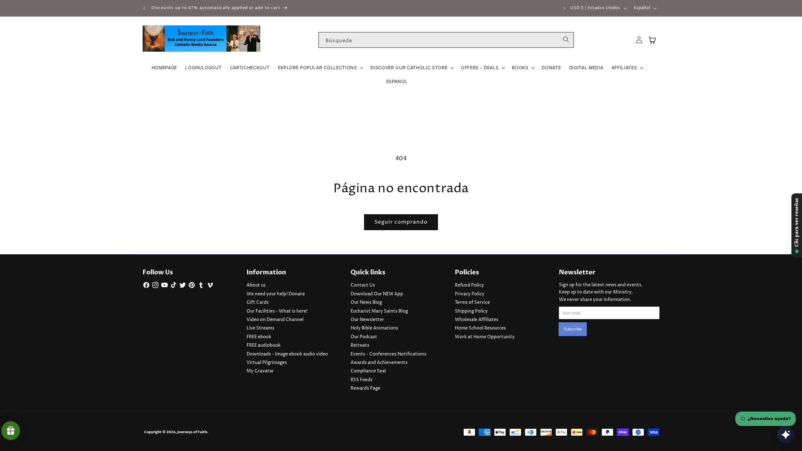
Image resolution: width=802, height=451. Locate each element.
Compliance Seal (368, 371)
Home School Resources (480, 328)
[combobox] (446, 40)
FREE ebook (259, 337)
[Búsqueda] (566, 39)
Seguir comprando (401, 222)
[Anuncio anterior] (144, 8)
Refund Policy (469, 285)
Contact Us (363, 285)
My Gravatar (260, 371)
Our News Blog (366, 302)
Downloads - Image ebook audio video (287, 354)
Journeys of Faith (192, 432)
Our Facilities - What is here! (277, 311)
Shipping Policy (471, 311)
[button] (320, 68)
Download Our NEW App (377, 294)
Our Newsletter (367, 320)
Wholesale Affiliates (476, 320)
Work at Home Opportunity (485, 337)
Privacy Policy (469, 294)
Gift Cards (258, 302)
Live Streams (260, 328)
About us (256, 285)
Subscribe (573, 329)
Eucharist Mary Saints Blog (379, 311)
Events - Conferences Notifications (388, 354)
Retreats (360, 345)
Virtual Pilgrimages (267, 362)
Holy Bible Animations (374, 328)
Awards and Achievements (379, 362)
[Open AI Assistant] (785, 434)
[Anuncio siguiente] (564, 8)
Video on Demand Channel (275, 320)
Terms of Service (472, 302)
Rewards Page (365, 388)
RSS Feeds (361, 380)
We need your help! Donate (276, 294)
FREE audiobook (264, 345)
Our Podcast (364, 337)
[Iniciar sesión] (639, 40)
